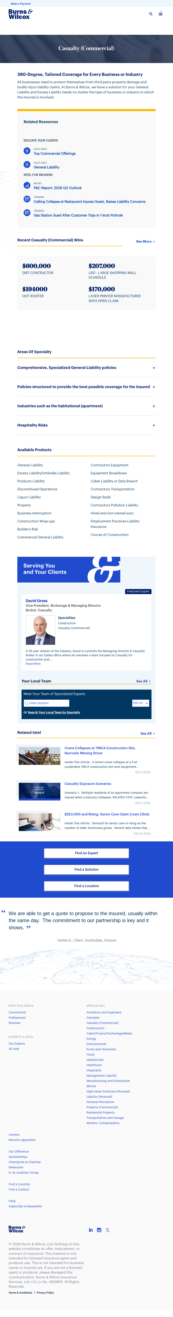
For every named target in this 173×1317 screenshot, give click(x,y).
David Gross (36, 601)
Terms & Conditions (20, 1292)
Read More (33, 663)
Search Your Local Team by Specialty (54, 712)
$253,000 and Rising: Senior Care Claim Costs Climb (107, 814)
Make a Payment (21, 4)
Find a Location (86, 886)
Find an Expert (86, 853)
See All (141, 681)
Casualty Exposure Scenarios (88, 784)
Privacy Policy (45, 1292)
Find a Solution (86, 869)
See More (143, 241)
